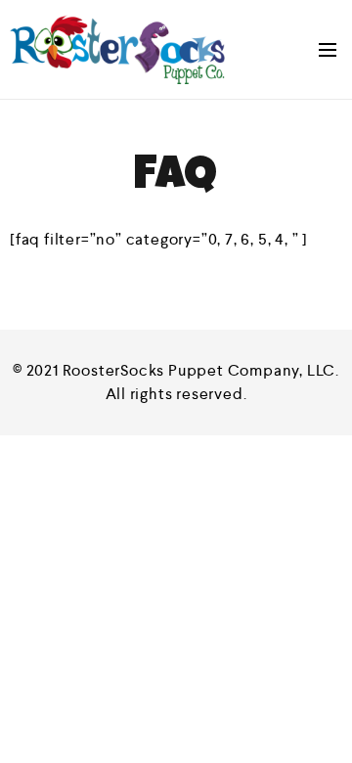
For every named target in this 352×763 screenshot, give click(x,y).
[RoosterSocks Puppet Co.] (117, 49)
